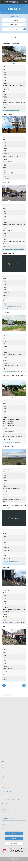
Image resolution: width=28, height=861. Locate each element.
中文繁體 (4, 824)
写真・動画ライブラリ (14, 838)
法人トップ (4, 807)
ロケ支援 (3, 695)
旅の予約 (4, 783)
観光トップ (4, 765)
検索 (24, 29)
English (4, 822)
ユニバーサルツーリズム (7, 787)
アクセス (4, 785)
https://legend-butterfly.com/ (11, 110)
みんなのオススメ (6, 769)
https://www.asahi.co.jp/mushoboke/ (12, 371)
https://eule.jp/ (7, 178)
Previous (3, 54)
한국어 (3, 828)
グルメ (3, 780)
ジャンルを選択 (13, 20)
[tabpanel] (14, 54)
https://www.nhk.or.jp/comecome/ (12, 442)
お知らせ (4, 809)
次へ (24, 685)
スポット (4, 774)
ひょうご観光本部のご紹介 (8, 797)
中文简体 (4, 826)
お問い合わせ (14, 843)
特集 (3, 767)
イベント (4, 778)
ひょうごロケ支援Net (10, 2)
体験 (3, 776)
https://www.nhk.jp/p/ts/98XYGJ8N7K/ (13, 249)
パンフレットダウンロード (14, 833)
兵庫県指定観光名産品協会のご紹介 (10, 799)
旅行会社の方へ (5, 812)
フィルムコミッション (7, 814)
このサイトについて (6, 795)
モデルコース (5, 772)
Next (24, 54)
